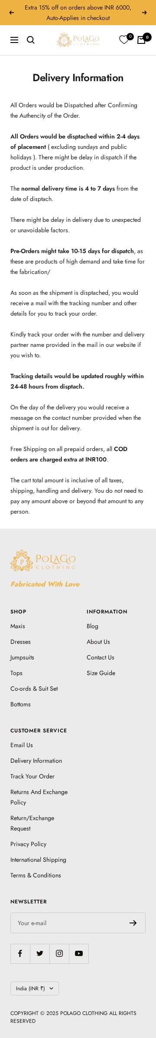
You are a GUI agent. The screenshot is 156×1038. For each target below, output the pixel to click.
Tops (16, 673)
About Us (98, 641)
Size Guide (101, 673)
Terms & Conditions (35, 875)
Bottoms (20, 704)
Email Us (21, 745)
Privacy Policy (28, 844)
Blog (92, 626)
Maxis (17, 626)
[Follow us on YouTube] (78, 953)
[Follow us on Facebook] (20, 953)
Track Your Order (32, 776)
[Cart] (141, 40)
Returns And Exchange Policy (39, 797)
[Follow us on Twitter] (39, 953)
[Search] (31, 40)
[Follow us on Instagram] (59, 953)
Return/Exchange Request (32, 823)
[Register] (133, 923)
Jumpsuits (22, 657)
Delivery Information (36, 760)
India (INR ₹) (30, 988)
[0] (124, 40)
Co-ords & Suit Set (34, 688)
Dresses (20, 641)
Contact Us (100, 657)
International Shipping (38, 859)
